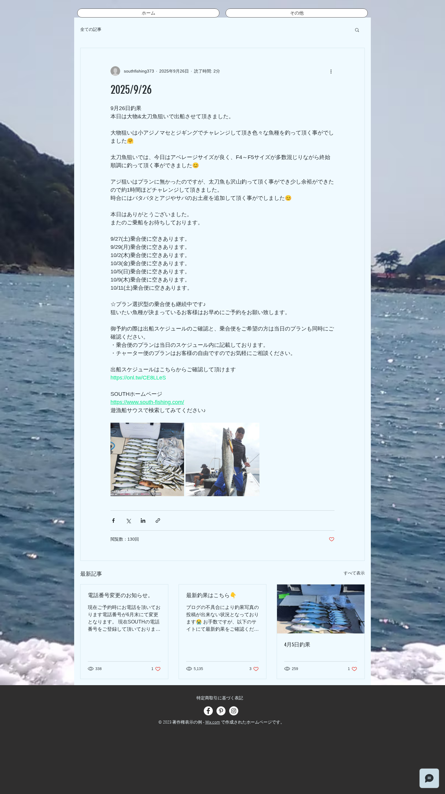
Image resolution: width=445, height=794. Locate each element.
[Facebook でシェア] (113, 520)
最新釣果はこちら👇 (211, 595)
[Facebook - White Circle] (208, 710)
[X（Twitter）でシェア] (128, 520)
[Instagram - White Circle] (233, 710)
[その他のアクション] (331, 71)
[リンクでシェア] (158, 520)
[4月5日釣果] (320, 608)
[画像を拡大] (147, 459)
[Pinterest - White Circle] (221, 710)
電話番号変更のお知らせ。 (120, 595)
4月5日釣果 (297, 644)
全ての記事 (90, 29)
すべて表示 (354, 573)
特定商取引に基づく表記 (219, 698)
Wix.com (212, 722)
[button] (357, 29)
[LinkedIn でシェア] (143, 520)
